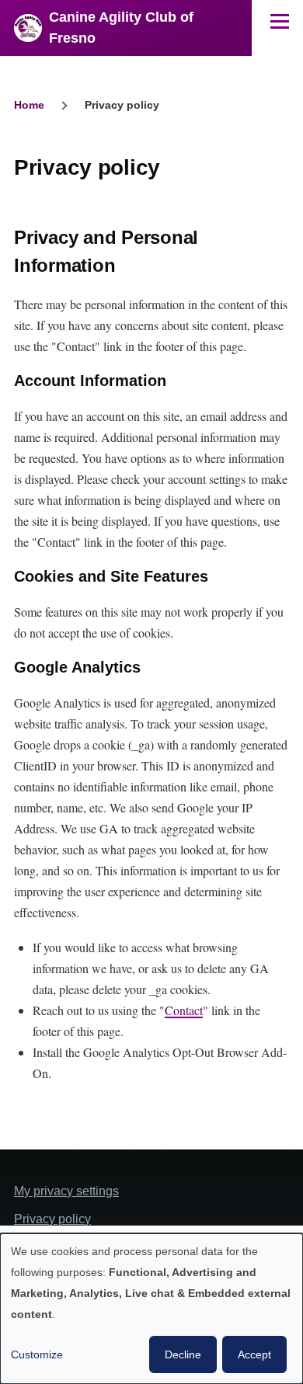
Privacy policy (52, 1219)
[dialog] (151, 1308)
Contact (184, 1010)
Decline (183, 1354)
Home (29, 105)
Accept (254, 1354)
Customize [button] (37, 1354)
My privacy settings (66, 1191)
